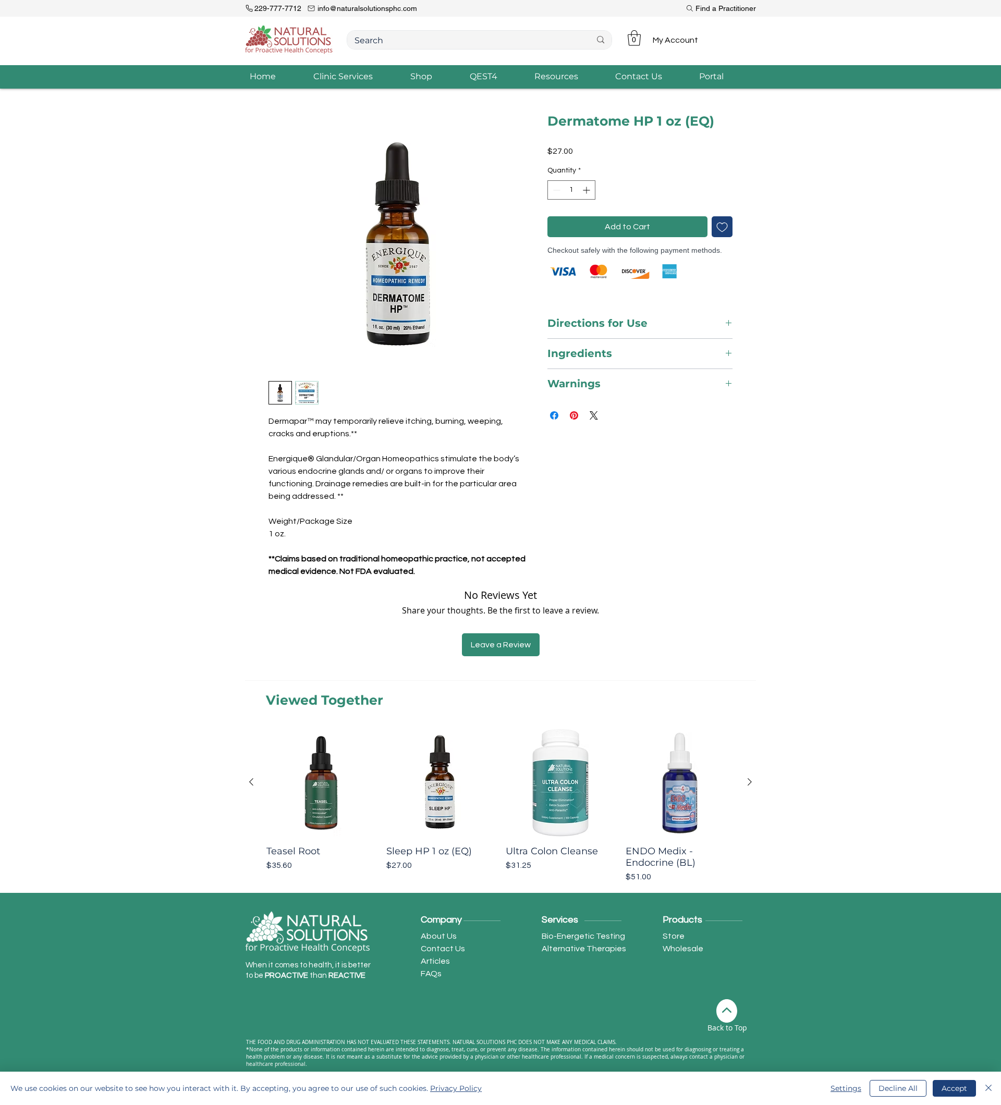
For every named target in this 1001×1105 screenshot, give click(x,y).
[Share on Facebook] (554, 415)
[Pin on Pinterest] (574, 415)
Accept (954, 1088)
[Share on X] (594, 415)
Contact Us (443, 948)
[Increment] (587, 190)
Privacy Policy (456, 1088)
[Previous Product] (251, 782)
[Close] (988, 1088)
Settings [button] (846, 1088)
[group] (500, 805)
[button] (634, 38)
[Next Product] (749, 782)
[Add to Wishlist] (722, 226)
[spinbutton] (571, 190)
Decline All (898, 1088)
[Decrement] (555, 190)
